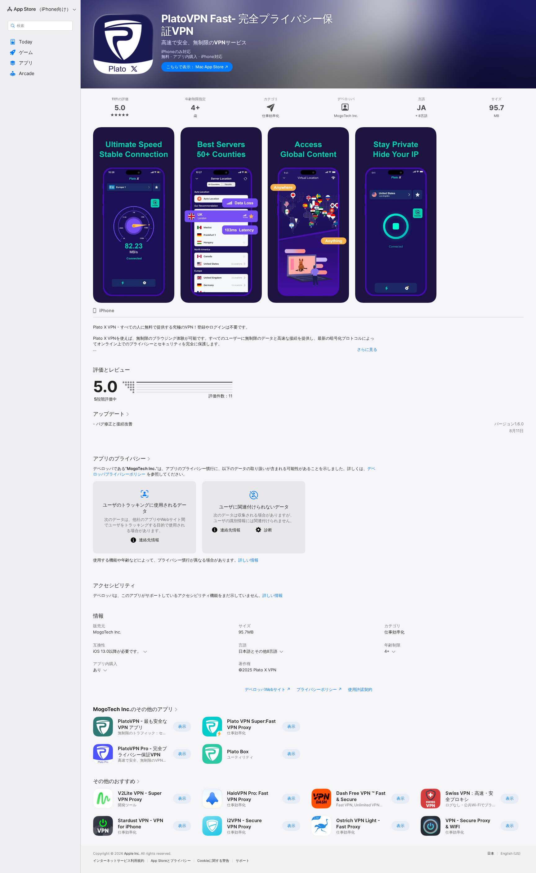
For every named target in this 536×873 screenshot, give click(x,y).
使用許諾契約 (360, 689)
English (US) (510, 853)
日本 (490, 853)
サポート (242, 860)
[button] (40, 42)
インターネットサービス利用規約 (118, 860)
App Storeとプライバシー (171, 860)
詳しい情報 (248, 559)
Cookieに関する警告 (213, 860)
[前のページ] (87, 812)
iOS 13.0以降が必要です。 (117, 651)
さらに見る (367, 349)
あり (97, 669)
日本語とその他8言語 (258, 651)
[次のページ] (529, 812)
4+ (387, 651)
